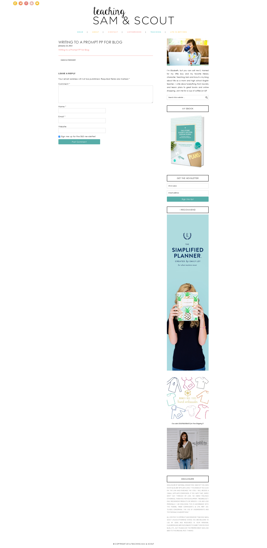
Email (61, 116)
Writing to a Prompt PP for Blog (73, 49)
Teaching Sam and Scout (133, 14)
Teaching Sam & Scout (142, 544)
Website (62, 126)
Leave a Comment (68, 60)
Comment (64, 84)
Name (62, 106)
